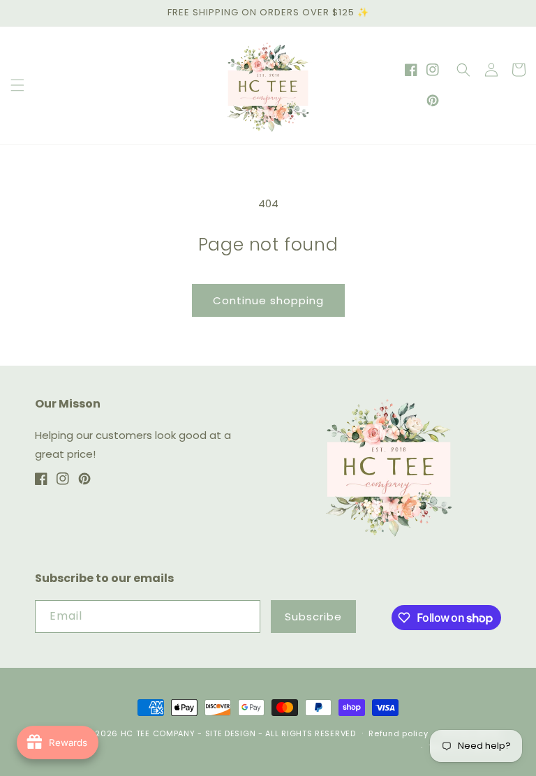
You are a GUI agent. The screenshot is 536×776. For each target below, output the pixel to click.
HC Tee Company (158, 733)
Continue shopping (268, 300)
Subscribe (313, 616)
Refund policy (398, 733)
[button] (17, 85)
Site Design (230, 733)
